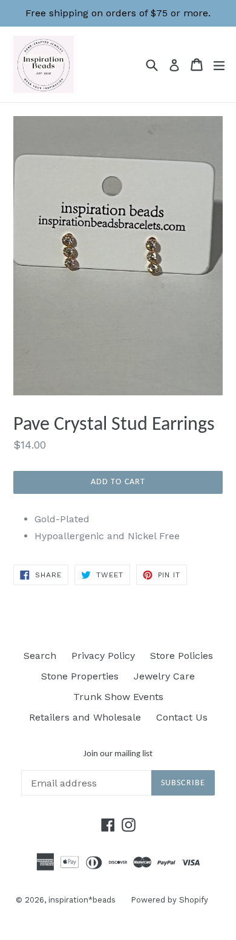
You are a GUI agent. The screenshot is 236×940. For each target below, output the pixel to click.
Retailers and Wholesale (85, 717)
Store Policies (181, 655)
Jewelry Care (164, 676)
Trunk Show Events (118, 696)
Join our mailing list (118, 754)
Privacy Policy (103, 655)
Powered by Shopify (169, 899)
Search (40, 655)
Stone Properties (80, 676)
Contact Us (182, 717)
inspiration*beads (82, 899)
